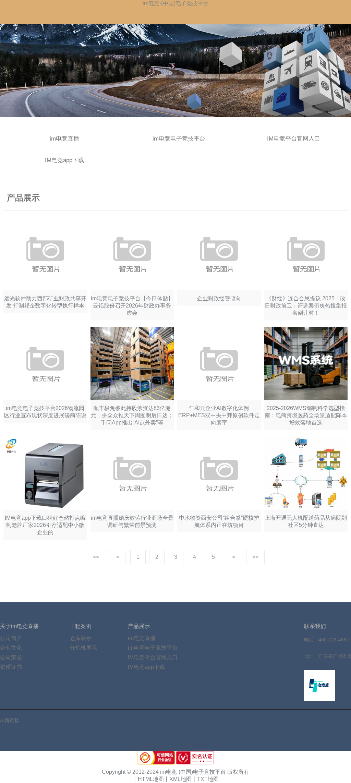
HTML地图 (151, 779)
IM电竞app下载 (64, 160)
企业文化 (11, 648)
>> (255, 557)
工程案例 (81, 626)
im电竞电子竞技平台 (179, 138)
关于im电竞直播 (19, 626)
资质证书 (11, 667)
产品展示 (139, 626)
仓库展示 (81, 638)
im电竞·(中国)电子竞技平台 (175, 3)
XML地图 (180, 779)
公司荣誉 (11, 657)
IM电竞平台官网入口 (293, 138)
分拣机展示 (83, 648)
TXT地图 (208, 779)
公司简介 (11, 638)
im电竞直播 (64, 138)
